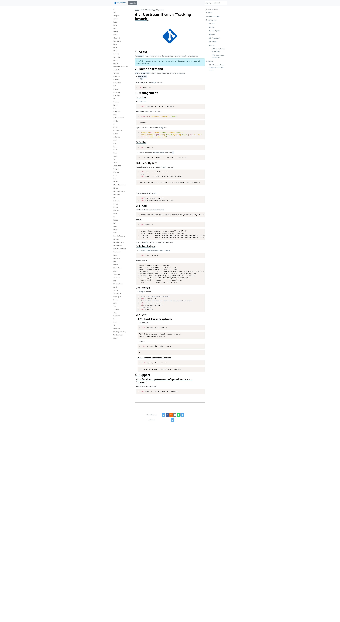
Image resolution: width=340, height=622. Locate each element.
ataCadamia (121, 2)
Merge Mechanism (119, 185)
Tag (114, 306)
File (114, 108)
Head (115, 143)
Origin (115, 207)
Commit (116, 54)
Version (148, 10)
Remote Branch (118, 242)
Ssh (114, 281)
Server (115, 265)
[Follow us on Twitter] (172, 420)
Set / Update (216, 31)
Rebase (115, 230)
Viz (114, 325)
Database (116, 76)
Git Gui (115, 121)
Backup (115, 22)
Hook (115, 150)
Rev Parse (116, 258)
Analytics (116, 16)
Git (114, 9)
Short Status (117, 268)
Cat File (115, 35)
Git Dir (115, 127)
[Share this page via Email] (174, 415)
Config (115, 60)
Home (137, 10)
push (154, 193)
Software (116, 277)
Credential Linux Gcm (120, 67)
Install (115, 162)
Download (116, 95)
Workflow (116, 329)
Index (115, 156)
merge (153, 82)
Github (115, 134)
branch (164, 167)
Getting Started (118, 118)
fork (155, 210)
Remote (116, 239)
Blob (114, 28)
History (115, 147)
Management (212, 20)
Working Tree (117, 335)
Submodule (117, 293)
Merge (115, 188)
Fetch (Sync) (216, 38)
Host (115, 153)
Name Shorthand (213, 16)
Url (114, 319)
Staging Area (117, 284)
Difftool (115, 89)
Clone (115, 51)
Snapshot (116, 274)
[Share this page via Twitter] (163, 415)
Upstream (116, 316)
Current (116, 73)
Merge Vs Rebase (119, 191)
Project (115, 220)
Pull (114, 223)
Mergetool (117, 194)
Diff (114, 86)
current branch (180, 73)
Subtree (116, 300)
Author (115, 19)
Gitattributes (117, 131)
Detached (116, 79)
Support (210, 61)
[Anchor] (148, 52)
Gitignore (116, 137)
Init (114, 159)
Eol (114, 99)
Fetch (115, 105)
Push (115, 226)
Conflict (116, 63)
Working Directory (119, 332)
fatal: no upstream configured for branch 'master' (216, 67)
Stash (115, 287)
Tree (114, 313)
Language (116, 169)
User (115, 322)
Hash (115, 140)
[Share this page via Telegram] (182, 415)
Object (115, 204)
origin (146, 242)
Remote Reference (119, 249)
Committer (117, 57)
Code (142, 10)
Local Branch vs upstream (218, 50)
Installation (117, 166)
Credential (116, 70)
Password (116, 210)
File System (117, 111)
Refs (114, 233)
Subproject (117, 297)
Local (115, 175)
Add (114, 12)
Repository (117, 252)
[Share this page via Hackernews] (171, 415)
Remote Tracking (119, 236)
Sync (115, 303)
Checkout (116, 38)
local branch (164, 56)
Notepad (116, 201)
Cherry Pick (117, 41)
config (161, 128)
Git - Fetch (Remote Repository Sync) (151, 250)
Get (213, 23)
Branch (115, 32)
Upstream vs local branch (218, 56)
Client (115, 48)
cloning (150, 61)
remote (161, 210)
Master (115, 182)
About (210, 13)
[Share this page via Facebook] (167, 415)
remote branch (181, 56)
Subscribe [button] (132, 3)
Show (115, 271)
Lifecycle (116, 172)
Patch (115, 214)
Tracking (116, 309)
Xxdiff (115, 338)
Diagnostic (117, 83)
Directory (116, 92)
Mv (114, 198)
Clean (115, 44)
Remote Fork (117, 246)
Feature (116, 102)
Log (114, 178)
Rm (114, 261)
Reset (115, 255)
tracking (195, 56)
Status (115, 290)
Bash (115, 25)
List (213, 27)
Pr (114, 217)
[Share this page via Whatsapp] (178, 415)
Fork (114, 115)
